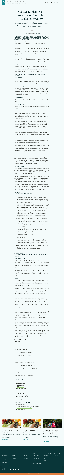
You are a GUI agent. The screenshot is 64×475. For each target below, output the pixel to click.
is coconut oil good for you (23, 404)
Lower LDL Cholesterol (36, 455)
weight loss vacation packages (23, 395)
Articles (13, 453)
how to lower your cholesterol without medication (28, 406)
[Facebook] (10, 469)
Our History (45, 461)
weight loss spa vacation (22, 398)
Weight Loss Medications (37, 463)
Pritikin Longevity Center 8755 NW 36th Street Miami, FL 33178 (5, 461)
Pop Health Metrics (19, 346)
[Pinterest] (18, 469)
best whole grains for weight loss (24, 399)
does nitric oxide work (22, 411)
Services (24, 453)
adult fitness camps (21, 393)
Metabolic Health (36, 461)
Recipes (13, 455)
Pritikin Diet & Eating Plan (48, 453)
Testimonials (14, 458)
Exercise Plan (46, 455)
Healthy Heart (35, 453)
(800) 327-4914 (48, 2)
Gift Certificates (25, 455)
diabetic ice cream (21, 382)
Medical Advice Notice (23, 471)
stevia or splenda (21, 383)
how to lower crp (21, 409)
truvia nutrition (20, 385)
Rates (44, 458)
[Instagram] (15, 469)
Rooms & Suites (25, 458)
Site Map (37, 471)
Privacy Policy (56, 455)
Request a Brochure (5, 455)
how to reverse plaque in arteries (24, 407)
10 (45, 189)
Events (45, 460)
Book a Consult (4, 453)
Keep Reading (5, 439)
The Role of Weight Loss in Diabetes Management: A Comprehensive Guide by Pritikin (52, 432)
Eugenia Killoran (31, 33)
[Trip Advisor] (13, 469)
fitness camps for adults (22, 396)
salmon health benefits (22, 388)
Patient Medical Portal (57, 453)
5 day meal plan (20, 386)
